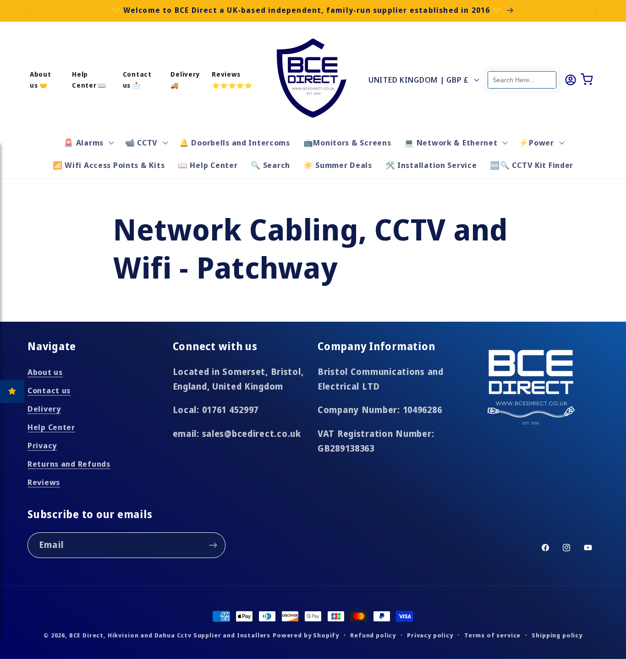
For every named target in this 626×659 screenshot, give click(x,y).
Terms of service (492, 635)
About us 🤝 (40, 79)
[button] (88, 142)
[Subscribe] (213, 545)
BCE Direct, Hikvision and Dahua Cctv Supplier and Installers (169, 635)
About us (45, 372)
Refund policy (373, 635)
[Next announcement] (597, 10)
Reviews (43, 482)
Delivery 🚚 (185, 79)
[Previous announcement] (29, 10)
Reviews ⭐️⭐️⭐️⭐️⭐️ (232, 79)
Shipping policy (557, 635)
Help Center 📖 (89, 79)
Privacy (42, 445)
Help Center (51, 427)
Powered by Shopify (306, 635)
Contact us (49, 390)
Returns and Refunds (68, 463)
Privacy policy (430, 635)
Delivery (44, 408)
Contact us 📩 (137, 79)
